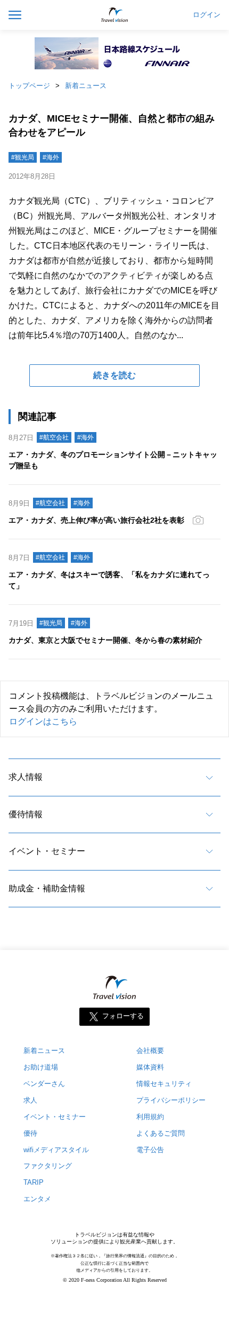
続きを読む (114, 375)
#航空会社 (54, 437)
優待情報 (26, 814)
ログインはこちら (43, 721)
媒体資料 (150, 1067)
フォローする (123, 1016)
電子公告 (150, 1150)
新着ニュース (86, 86)
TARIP (33, 1182)
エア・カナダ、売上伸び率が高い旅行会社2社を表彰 (96, 520)
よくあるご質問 (160, 1133)
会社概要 (150, 1051)
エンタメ (37, 1199)
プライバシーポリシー (171, 1100)
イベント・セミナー (47, 851)
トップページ (29, 86)
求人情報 (26, 776)
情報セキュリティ (164, 1084)
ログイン (206, 15)
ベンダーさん (44, 1084)
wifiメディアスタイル (56, 1150)
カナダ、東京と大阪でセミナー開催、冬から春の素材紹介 (105, 640)
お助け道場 (40, 1067)
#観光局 (22, 157)
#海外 (51, 157)
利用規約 (150, 1117)
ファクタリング (47, 1166)
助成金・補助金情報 (47, 888)
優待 (30, 1133)
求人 (30, 1100)
